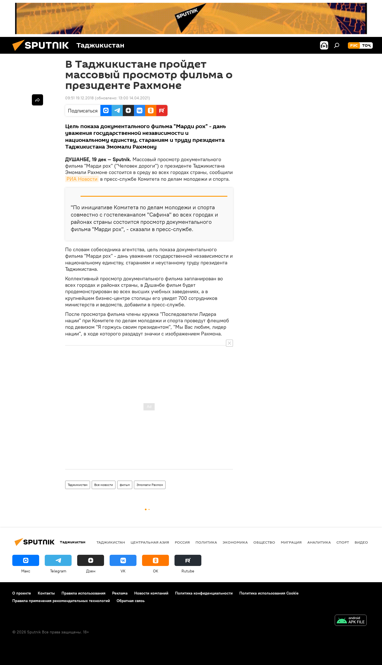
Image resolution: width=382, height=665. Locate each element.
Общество (264, 542)
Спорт (342, 542)
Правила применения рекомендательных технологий (61, 600)
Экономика (235, 542)
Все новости (103, 485)
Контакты (46, 593)
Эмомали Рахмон (149, 485)
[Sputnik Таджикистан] (42, 52)
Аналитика (319, 542)
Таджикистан (78, 485)
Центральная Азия (150, 542)
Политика (206, 542)
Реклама (120, 593)
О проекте (21, 593)
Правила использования (83, 593)
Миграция (291, 542)
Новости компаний (151, 593)
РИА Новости (82, 179)
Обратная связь (131, 600)
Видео (361, 542)
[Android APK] (351, 621)
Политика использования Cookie (269, 593)
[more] (37, 99)
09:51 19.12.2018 (79, 97)
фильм (125, 485)
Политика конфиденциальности (204, 593)
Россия (182, 542)
